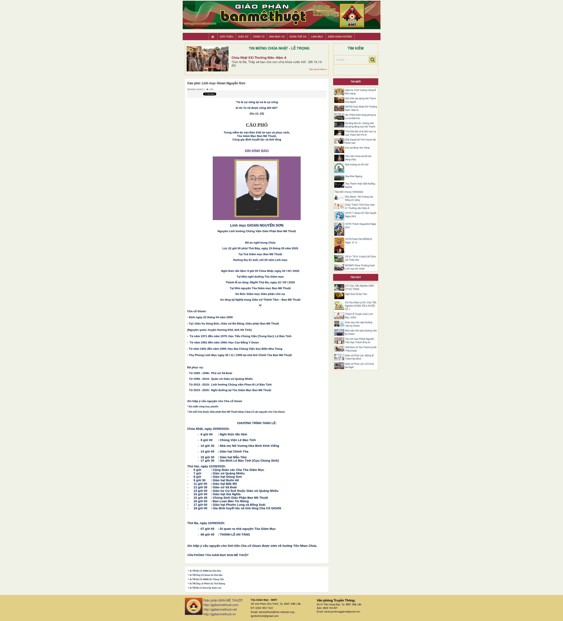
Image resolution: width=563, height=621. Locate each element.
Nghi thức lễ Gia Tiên (356, 294)
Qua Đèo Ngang (353, 176)
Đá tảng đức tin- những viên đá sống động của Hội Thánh (360, 125)
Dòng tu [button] (258, 36)
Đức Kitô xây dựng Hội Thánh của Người (360, 100)
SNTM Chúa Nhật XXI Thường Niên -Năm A (361, 108)
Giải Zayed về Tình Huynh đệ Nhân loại (360, 141)
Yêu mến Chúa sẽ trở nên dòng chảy (358, 158)
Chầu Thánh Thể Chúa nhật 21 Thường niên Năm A (359, 206)
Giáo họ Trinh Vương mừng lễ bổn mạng (360, 91)
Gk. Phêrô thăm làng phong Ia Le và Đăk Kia (360, 116)
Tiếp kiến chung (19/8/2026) (348, 191)
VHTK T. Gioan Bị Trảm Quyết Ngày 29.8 (360, 214)
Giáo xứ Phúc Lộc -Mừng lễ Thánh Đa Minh (359, 357)
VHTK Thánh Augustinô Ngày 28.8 (360, 225)
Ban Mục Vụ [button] (277, 36)
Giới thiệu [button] (226, 36)
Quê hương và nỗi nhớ (356, 164)
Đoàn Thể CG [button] (297, 36)
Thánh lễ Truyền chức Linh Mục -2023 (359, 315)
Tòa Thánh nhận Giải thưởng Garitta (360, 185)
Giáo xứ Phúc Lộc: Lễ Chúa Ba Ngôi (359, 365)
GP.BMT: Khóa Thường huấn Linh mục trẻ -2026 (360, 267)
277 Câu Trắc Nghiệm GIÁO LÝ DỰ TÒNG (359, 287)
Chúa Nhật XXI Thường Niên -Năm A (259, 57)
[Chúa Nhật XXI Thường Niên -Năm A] (208, 58)
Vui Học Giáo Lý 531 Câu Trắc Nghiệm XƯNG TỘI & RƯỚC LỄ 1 (361, 306)
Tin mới (356, 81)
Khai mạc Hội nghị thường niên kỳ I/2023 (358, 324)
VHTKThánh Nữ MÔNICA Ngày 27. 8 (358, 240)
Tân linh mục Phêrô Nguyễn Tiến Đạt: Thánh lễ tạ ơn (359, 340)
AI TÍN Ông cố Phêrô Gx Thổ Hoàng (207, 583)
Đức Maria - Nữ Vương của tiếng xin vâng (359, 198)
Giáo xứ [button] (243, 36)
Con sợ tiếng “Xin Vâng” (357, 147)
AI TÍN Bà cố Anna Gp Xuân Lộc (205, 587)
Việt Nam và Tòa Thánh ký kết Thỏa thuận (360, 349)
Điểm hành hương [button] (340, 36)
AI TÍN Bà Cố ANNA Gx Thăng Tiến (207, 579)
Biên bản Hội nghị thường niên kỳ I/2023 (361, 332)
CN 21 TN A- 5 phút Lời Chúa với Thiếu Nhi (360, 258)
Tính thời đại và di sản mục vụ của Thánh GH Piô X (360, 133)
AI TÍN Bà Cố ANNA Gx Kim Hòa (205, 570)
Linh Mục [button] (317, 36)
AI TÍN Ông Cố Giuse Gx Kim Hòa (206, 574)
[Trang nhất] (213, 36)
